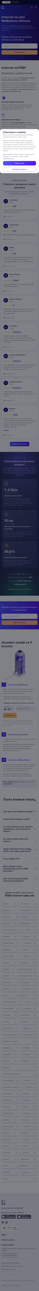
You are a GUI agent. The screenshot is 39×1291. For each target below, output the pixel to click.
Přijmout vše (19, 163)
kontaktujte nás (8, 158)
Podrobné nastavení (19, 169)
